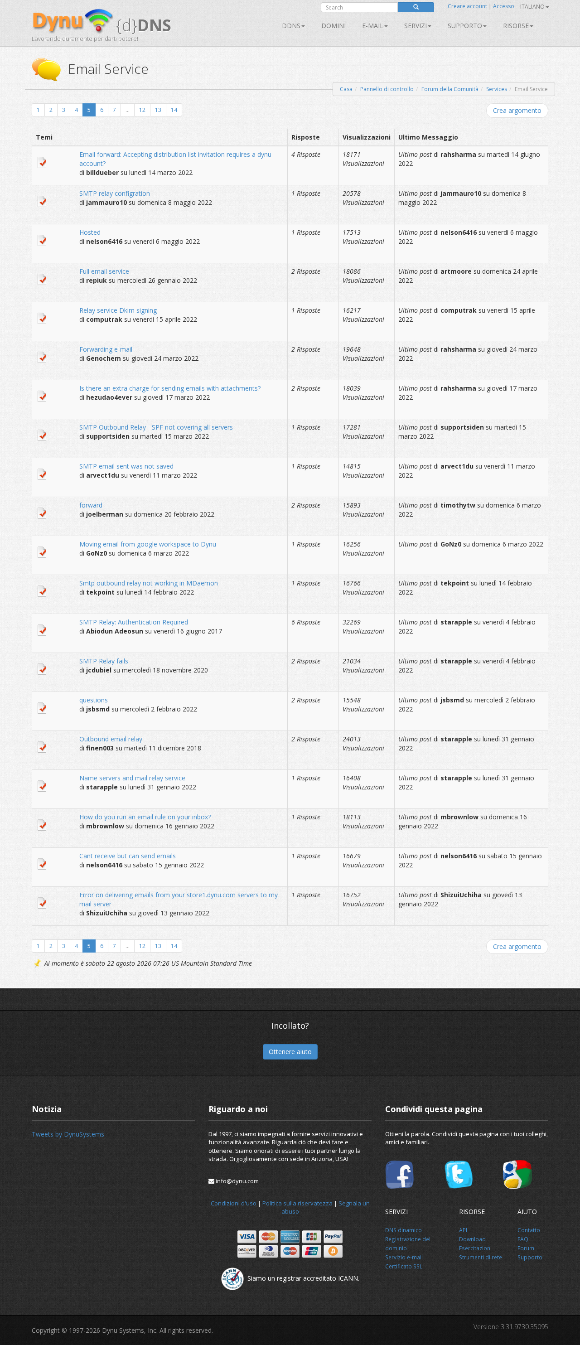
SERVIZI (415, 25)
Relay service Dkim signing (118, 310)
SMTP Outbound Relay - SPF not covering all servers (156, 427)
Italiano (532, 6)
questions (93, 700)
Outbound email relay (110, 739)
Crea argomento (517, 110)
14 (174, 110)
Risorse (516, 25)
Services (496, 89)
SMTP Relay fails (103, 661)
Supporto (465, 25)
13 (158, 110)
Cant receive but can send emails (127, 856)
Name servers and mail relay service (132, 778)
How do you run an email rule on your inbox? (145, 817)
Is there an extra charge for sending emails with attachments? (170, 388)
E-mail (372, 25)
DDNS (291, 25)
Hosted (90, 232)
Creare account (467, 6)
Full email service (104, 271)
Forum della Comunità (449, 89)
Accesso (503, 6)
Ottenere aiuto (290, 1051)
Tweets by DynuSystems (68, 1134)
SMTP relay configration (114, 193)
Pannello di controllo (387, 89)
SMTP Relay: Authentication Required (133, 622)
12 (142, 110)
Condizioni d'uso (233, 1203)
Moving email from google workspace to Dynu (147, 544)
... (128, 110)
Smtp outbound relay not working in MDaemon (148, 583)
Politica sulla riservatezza (297, 1203)
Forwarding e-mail (105, 349)
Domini (333, 25)
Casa (346, 89)
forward (90, 505)
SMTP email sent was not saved (126, 466)
